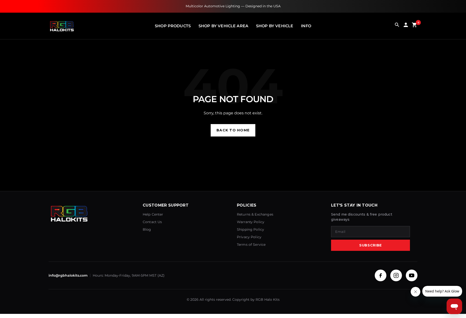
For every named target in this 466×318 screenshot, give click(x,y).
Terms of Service (251, 244)
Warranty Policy (250, 222)
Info (306, 26)
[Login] (406, 26)
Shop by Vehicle (274, 26)
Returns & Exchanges (255, 214)
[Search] (397, 26)
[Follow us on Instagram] (396, 275)
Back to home (233, 130)
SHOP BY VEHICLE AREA (223, 26)
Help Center (153, 214)
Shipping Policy (250, 229)
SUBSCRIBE (370, 245)
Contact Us (152, 222)
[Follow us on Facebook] (380, 275)
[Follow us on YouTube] (411, 275)
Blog (147, 229)
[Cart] (414, 26)
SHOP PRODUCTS (173, 26)
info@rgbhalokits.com (68, 275)
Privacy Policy (249, 237)
